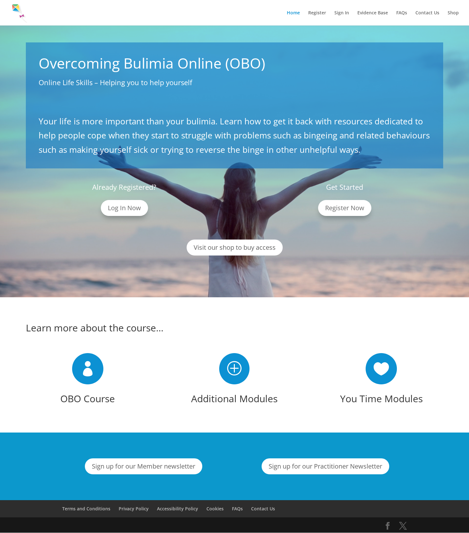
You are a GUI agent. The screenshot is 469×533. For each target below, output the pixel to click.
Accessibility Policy (177, 509)
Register (317, 13)
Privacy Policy (134, 509)
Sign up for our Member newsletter (143, 466)
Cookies (215, 509)
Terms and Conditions (86, 509)
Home (293, 13)
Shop (453, 13)
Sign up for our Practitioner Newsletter (325, 466)
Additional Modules (234, 398)
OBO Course (87, 398)
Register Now (344, 208)
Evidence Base (372, 13)
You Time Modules (381, 398)
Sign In (341, 13)
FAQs (401, 13)
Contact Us (427, 13)
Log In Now (124, 208)
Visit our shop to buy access (235, 247)
